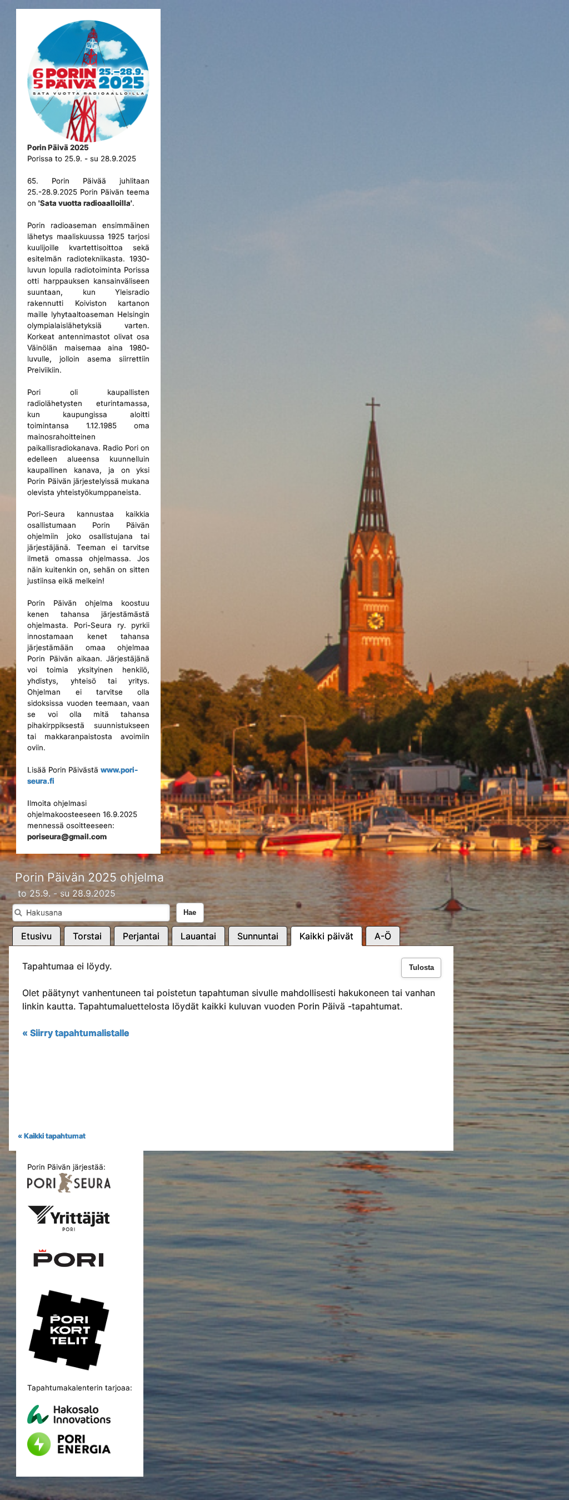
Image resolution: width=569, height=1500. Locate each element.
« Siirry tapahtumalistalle (75, 1032)
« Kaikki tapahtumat (52, 1136)
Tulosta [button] (421, 968)
